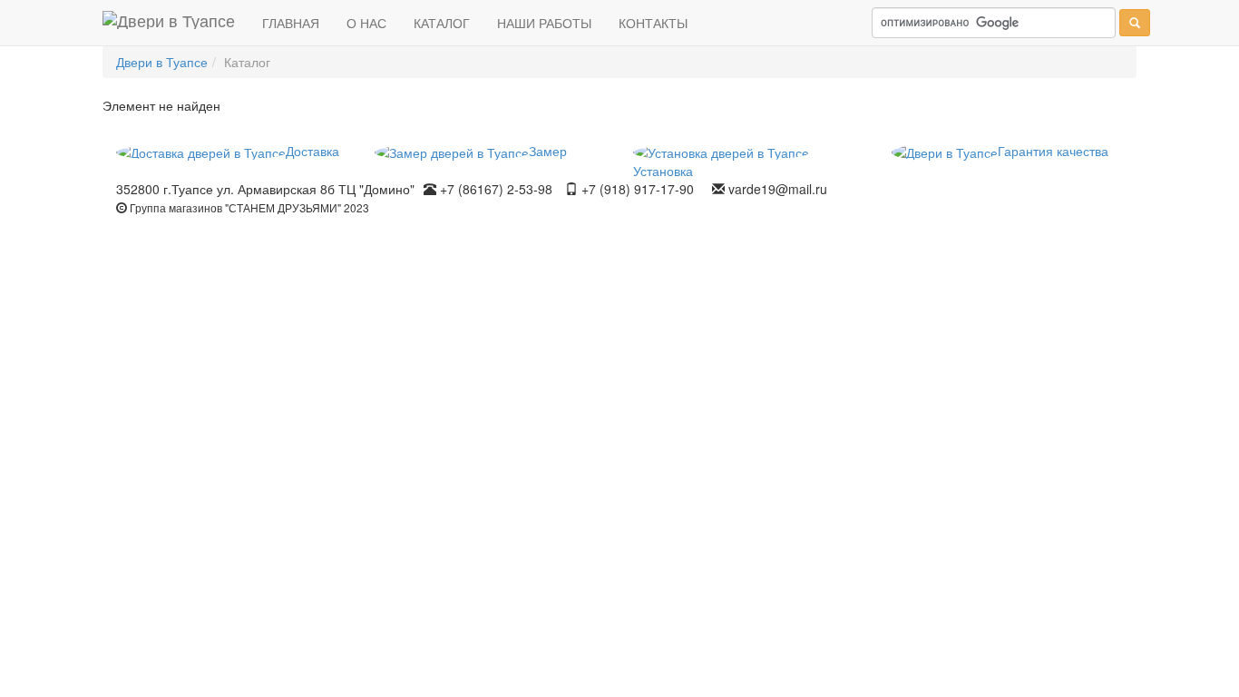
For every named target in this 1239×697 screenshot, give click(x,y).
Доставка (312, 151)
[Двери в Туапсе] (169, 22)
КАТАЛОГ (442, 23)
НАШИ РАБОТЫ (544, 23)
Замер (548, 151)
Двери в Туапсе (162, 62)
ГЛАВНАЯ (290, 23)
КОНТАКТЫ (653, 23)
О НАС (366, 23)
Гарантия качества (1053, 151)
